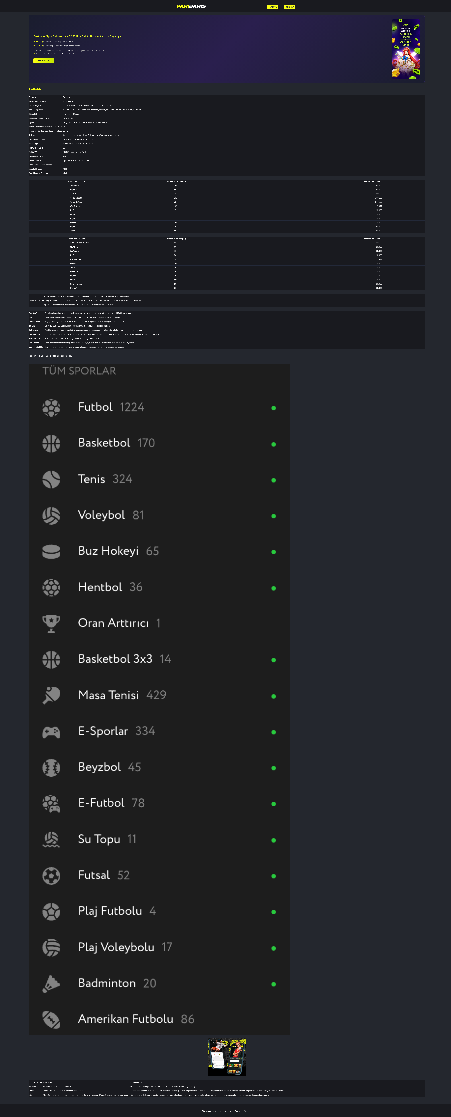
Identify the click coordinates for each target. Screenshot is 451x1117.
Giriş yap (290, 7)
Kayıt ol (273, 7)
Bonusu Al (44, 61)
